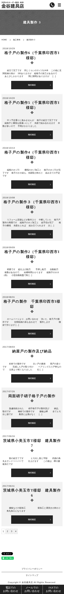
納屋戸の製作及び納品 (32, 351)
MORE (32, 85)
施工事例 (16, 40)
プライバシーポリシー (32, 569)
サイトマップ (32, 575)
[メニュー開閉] (59, 4)
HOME (4, 40)
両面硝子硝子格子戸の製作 (32, 396)
